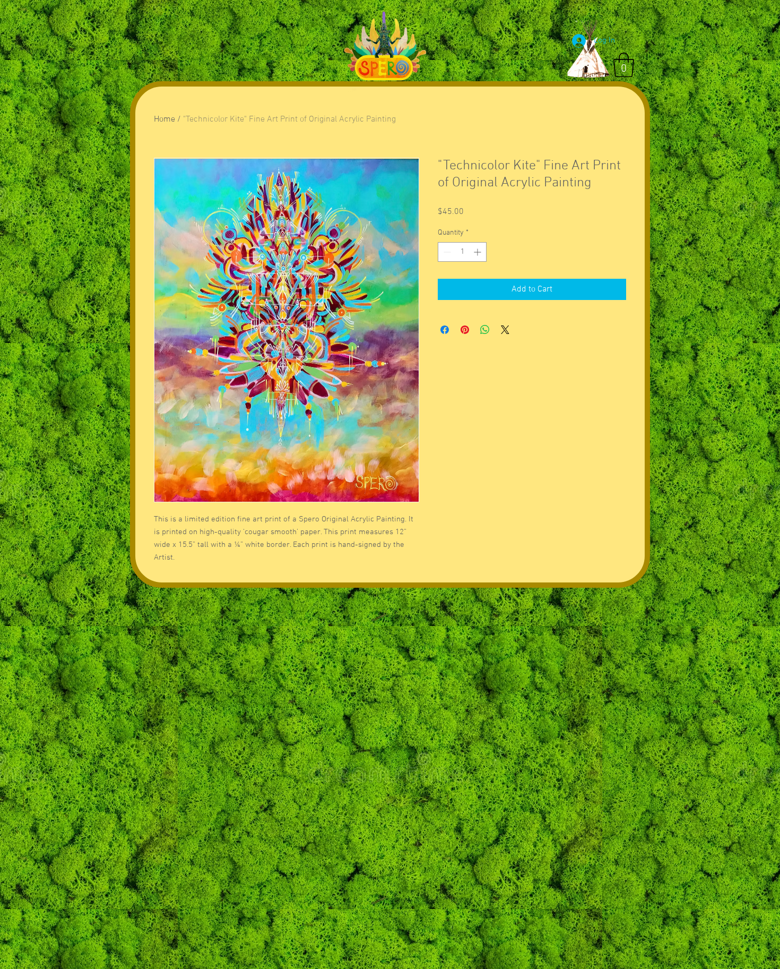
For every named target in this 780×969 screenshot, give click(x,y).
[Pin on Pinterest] (464, 329)
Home (164, 119)
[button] (623, 65)
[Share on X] (505, 329)
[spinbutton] (462, 252)
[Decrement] (446, 252)
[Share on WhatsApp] (485, 329)
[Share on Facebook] (444, 329)
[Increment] (478, 252)
